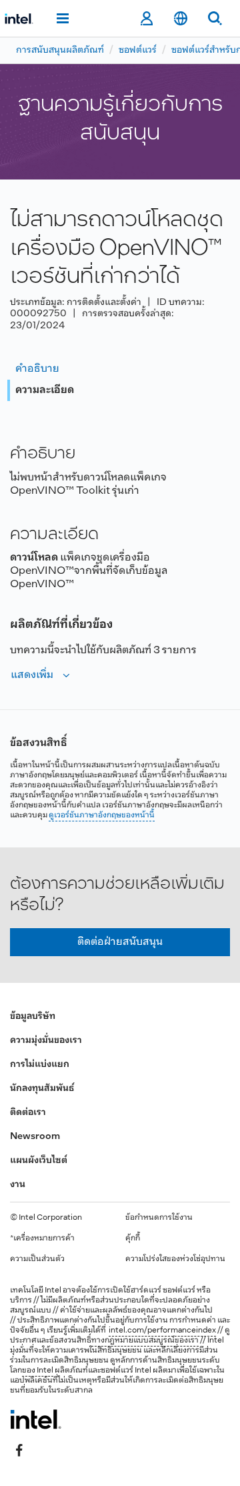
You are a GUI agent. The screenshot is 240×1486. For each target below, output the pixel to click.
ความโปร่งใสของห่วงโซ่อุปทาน (175, 1259)
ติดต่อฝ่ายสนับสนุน (120, 942)
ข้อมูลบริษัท (32, 1016)
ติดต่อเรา (28, 1112)
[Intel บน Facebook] (19, 1451)
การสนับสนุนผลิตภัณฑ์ (60, 50)
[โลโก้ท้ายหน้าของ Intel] (35, 1419)
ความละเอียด (44, 390)
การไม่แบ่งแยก (39, 1064)
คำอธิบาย (37, 368)
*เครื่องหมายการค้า (42, 1238)
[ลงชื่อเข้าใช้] (146, 18)
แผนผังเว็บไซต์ (38, 1160)
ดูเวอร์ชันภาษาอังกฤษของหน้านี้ (102, 815)
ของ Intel (37, 1370)
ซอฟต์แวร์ (138, 50)
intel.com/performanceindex (162, 1330)
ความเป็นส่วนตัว (37, 1259)
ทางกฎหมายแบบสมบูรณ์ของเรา (145, 1340)
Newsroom (35, 1136)
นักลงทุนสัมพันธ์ (42, 1088)
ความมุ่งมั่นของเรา (46, 1040)
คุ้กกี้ (132, 1238)
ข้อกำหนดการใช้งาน (159, 1217)
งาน (17, 1184)
